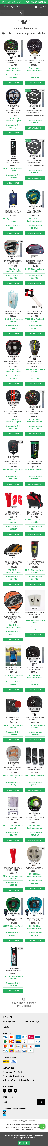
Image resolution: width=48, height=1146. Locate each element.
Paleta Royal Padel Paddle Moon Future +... (35, 718)
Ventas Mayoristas (9, 1021)
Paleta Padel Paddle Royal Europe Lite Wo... (13, 262)
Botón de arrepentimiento (24, 1130)
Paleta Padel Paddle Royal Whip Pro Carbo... (35, 668)
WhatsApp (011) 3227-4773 (15, 1072)
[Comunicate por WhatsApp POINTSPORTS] (42, 1126)
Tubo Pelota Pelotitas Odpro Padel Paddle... (35, 463)
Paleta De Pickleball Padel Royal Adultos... (13, 463)
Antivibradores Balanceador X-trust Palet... (13, 969)
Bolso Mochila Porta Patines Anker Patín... (34, 513)
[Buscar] (21, 13)
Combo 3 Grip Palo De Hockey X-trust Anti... (34, 769)
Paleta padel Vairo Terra (34, 868)
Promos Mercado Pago (31, 1021)
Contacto (6, 1026)
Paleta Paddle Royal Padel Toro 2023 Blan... (13, 769)
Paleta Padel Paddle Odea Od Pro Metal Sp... (13, 919)
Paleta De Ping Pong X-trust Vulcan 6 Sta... (13, 718)
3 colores (34, 508)
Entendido (24, 1143)
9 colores (34, 608)
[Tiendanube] (24, 1121)
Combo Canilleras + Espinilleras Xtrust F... (13, 513)
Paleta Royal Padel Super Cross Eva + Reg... (34, 412)
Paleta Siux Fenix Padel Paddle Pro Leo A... (34, 162)
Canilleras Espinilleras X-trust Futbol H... (13, 869)
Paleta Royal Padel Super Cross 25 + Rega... (13, 61)
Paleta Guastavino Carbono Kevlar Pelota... (34, 362)
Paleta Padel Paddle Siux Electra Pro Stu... (34, 111)
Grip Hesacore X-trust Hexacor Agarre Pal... (35, 312)
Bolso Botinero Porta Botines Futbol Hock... (13, 212)
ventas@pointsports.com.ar (15, 1076)
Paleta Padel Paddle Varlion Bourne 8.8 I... (34, 212)
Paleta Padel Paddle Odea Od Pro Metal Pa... (34, 919)
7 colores (34, 257)
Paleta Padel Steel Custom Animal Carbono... (34, 61)
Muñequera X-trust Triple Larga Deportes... (34, 613)
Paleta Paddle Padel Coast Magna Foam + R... (13, 362)
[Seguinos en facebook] (10, 1091)
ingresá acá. (38, 1127)
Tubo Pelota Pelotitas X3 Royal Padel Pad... (35, 563)
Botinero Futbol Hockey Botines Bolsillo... (34, 262)
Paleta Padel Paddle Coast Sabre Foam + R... (35, 819)
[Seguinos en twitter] (15, 1091)
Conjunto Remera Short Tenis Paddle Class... (13, 668)
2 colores (13, 56)
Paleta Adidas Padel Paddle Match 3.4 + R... (13, 412)
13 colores (13, 207)
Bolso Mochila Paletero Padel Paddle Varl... (13, 563)
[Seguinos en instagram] (4, 1091)
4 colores (13, 663)
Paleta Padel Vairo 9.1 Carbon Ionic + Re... (13, 111)
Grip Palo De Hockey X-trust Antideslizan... (13, 162)
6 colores (13, 156)
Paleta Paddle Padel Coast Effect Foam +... (13, 618)
